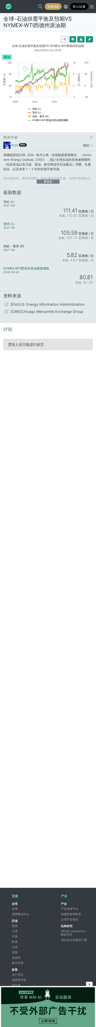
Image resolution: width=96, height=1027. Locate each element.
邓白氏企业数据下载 (74, 940)
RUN (14, 145)
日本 (15, 947)
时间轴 (16, 985)
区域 (15, 921)
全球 (15, 904)
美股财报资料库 (71, 914)
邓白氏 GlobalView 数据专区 (74, 932)
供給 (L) (9, 201)
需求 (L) (9, 224)
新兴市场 (17, 963)
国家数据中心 (20, 914)
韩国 (15, 952)
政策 (15, 969)
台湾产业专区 (69, 919)
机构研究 (67, 926)
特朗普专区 (19, 980)
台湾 (15, 931)
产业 (64, 904)
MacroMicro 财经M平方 (8, 6)
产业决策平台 (69, 908)
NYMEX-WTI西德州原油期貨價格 (26, 268)
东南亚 (16, 957)
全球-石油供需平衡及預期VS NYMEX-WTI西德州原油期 (37, 22)
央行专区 (17, 974)
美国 (15, 926)
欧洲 (15, 941)
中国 (15, 936)
